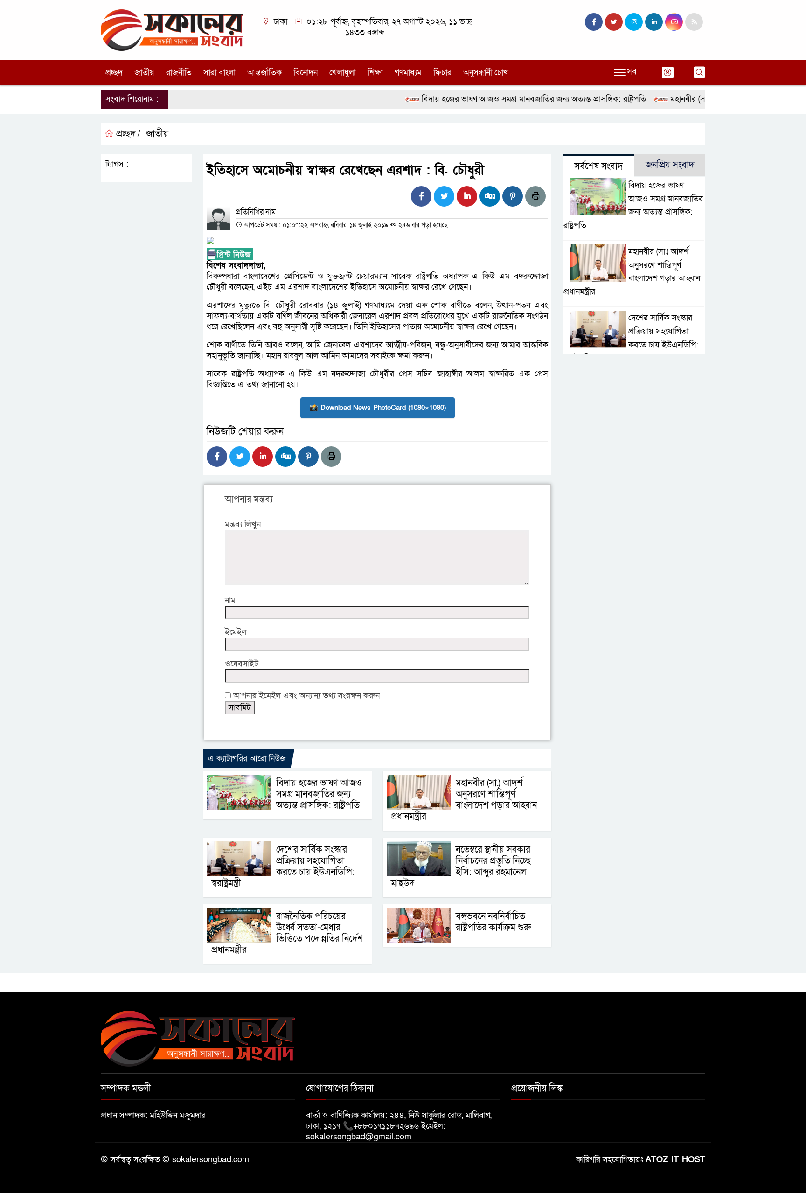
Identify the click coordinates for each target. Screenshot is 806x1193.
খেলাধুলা (342, 72)
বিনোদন (305, 72)
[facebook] (594, 22)
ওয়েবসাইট (241, 664)
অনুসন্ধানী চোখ (485, 72)
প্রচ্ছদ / (127, 134)
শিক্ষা (375, 72)
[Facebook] (421, 196)
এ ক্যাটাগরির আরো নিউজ (247, 758)
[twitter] (614, 22)
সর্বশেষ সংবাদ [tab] (598, 166)
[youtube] (674, 22)
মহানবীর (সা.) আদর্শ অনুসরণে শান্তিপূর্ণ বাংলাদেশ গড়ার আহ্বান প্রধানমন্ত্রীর (464, 800)
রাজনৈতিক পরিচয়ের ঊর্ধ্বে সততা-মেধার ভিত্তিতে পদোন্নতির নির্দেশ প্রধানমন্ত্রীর (287, 933)
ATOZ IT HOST (675, 1159)
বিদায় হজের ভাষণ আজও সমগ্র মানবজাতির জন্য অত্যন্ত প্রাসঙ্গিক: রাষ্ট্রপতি (515, 99)
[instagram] (634, 22)
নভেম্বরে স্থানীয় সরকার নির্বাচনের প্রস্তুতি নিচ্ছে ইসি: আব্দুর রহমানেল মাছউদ (461, 866)
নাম (230, 600)
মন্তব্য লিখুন (243, 524)
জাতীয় (144, 72)
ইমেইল (236, 632)
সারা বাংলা (219, 72)
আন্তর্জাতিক (264, 72)
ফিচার (442, 72)
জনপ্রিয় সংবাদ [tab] (670, 165)
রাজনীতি (179, 72)
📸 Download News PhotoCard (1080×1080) (377, 407)
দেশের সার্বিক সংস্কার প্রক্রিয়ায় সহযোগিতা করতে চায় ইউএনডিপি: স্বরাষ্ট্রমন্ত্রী (283, 866)
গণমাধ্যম (408, 72)
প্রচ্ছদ (114, 72)
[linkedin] (654, 22)
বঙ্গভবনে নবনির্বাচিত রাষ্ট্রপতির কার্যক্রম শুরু (493, 922)
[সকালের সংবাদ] (172, 29)
